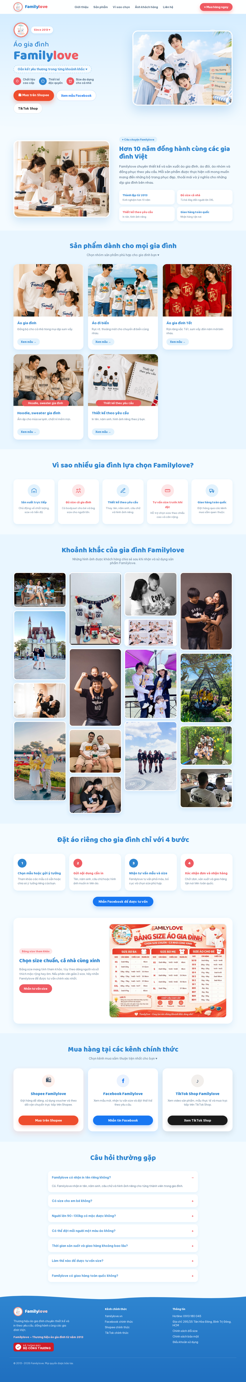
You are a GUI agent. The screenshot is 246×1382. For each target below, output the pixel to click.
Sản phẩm (100, 7)
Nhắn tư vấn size (35, 988)
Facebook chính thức (119, 1321)
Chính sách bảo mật (186, 1336)
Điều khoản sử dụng (185, 1342)
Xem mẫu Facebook (76, 96)
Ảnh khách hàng (146, 7)
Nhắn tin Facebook (123, 1120)
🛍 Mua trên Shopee (33, 95)
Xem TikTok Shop (197, 1120)
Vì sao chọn (121, 7)
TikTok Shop (28, 108)
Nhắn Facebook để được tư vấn (123, 901)
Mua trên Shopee (48, 1120)
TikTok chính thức (117, 1333)
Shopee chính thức (117, 1327)
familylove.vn (113, 1316)
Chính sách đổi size (185, 1331)
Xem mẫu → (28, 342)
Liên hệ (168, 7)
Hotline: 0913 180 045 (187, 1316)
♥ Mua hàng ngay (216, 7)
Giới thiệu (81, 7)
